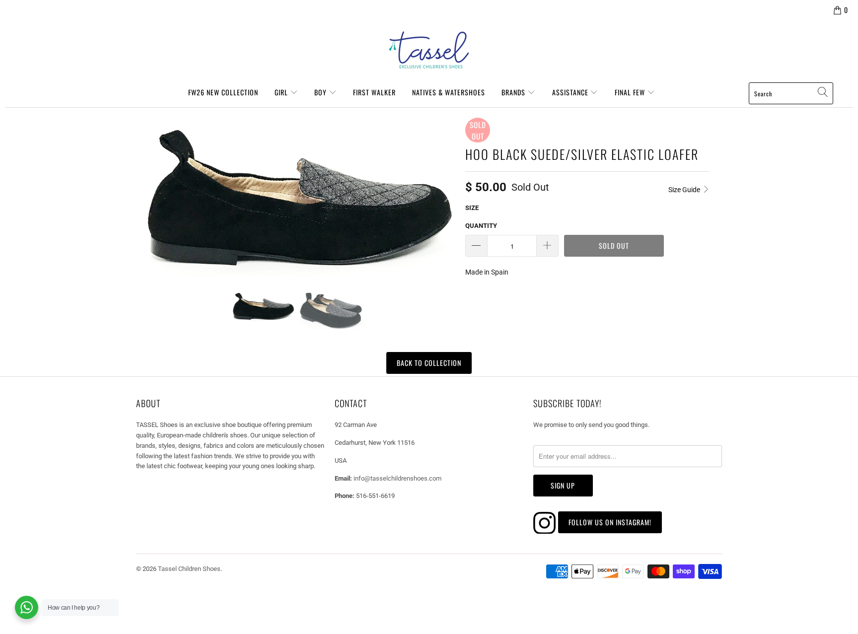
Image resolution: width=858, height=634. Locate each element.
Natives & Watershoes (448, 92)
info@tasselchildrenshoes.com (397, 478)
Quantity (481, 225)
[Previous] (148, 197)
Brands (514, 92)
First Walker (374, 92)
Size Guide (685, 190)
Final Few (631, 92)
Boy (321, 92)
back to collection (429, 362)
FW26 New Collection (223, 92)
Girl (282, 92)
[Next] (446, 197)
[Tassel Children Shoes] (429, 50)
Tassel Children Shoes (189, 568)
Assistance (571, 92)
